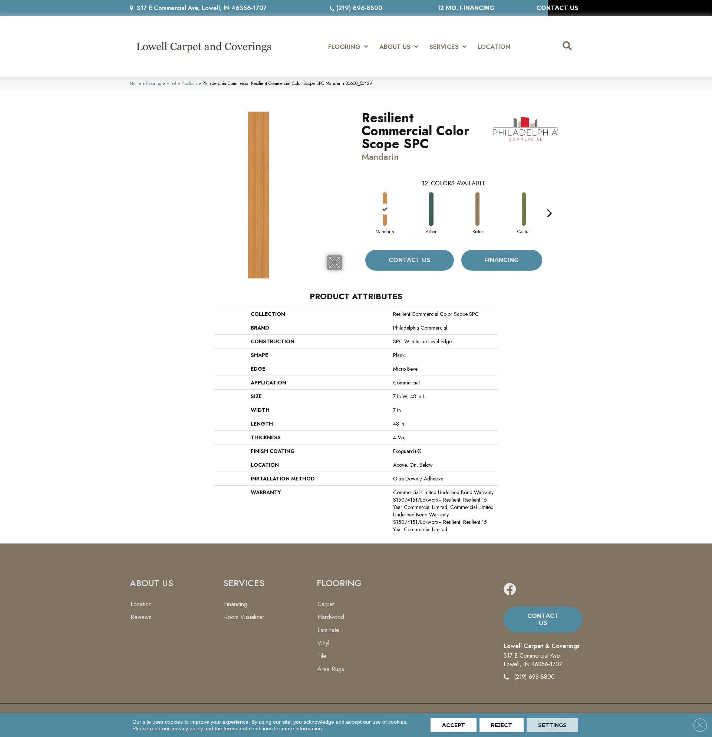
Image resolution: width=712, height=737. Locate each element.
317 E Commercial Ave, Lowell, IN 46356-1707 (202, 8)
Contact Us (410, 260)
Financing (501, 260)
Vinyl (171, 83)
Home (135, 83)
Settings (552, 725)
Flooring (153, 83)
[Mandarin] (385, 209)
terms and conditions (248, 728)
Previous (357, 201)
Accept (453, 725)
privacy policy (187, 728)
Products (189, 83)
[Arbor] (431, 209)
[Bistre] (477, 209)
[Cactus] (524, 209)
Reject (501, 725)
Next (549, 201)
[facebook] (510, 590)
